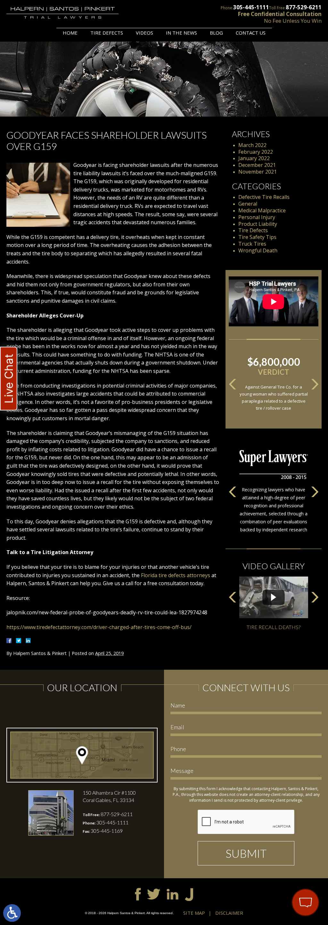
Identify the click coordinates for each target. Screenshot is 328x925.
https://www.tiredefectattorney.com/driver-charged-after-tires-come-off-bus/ (99, 627)
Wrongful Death (257, 250)
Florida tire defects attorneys (175, 575)
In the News (181, 32)
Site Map (194, 913)
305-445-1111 (251, 7)
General (247, 203)
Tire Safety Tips (257, 237)
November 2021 (257, 171)
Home (70, 32)
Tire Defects (106, 32)
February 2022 (255, 151)
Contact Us (251, 32)
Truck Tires (252, 243)
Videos (144, 32)
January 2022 (254, 158)
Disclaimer (229, 913)
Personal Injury (256, 217)
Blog (216, 32)
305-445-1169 (107, 831)
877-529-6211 (304, 7)
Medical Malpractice (262, 210)
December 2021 (257, 164)
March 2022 (252, 145)
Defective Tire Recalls (264, 197)
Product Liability (257, 223)
